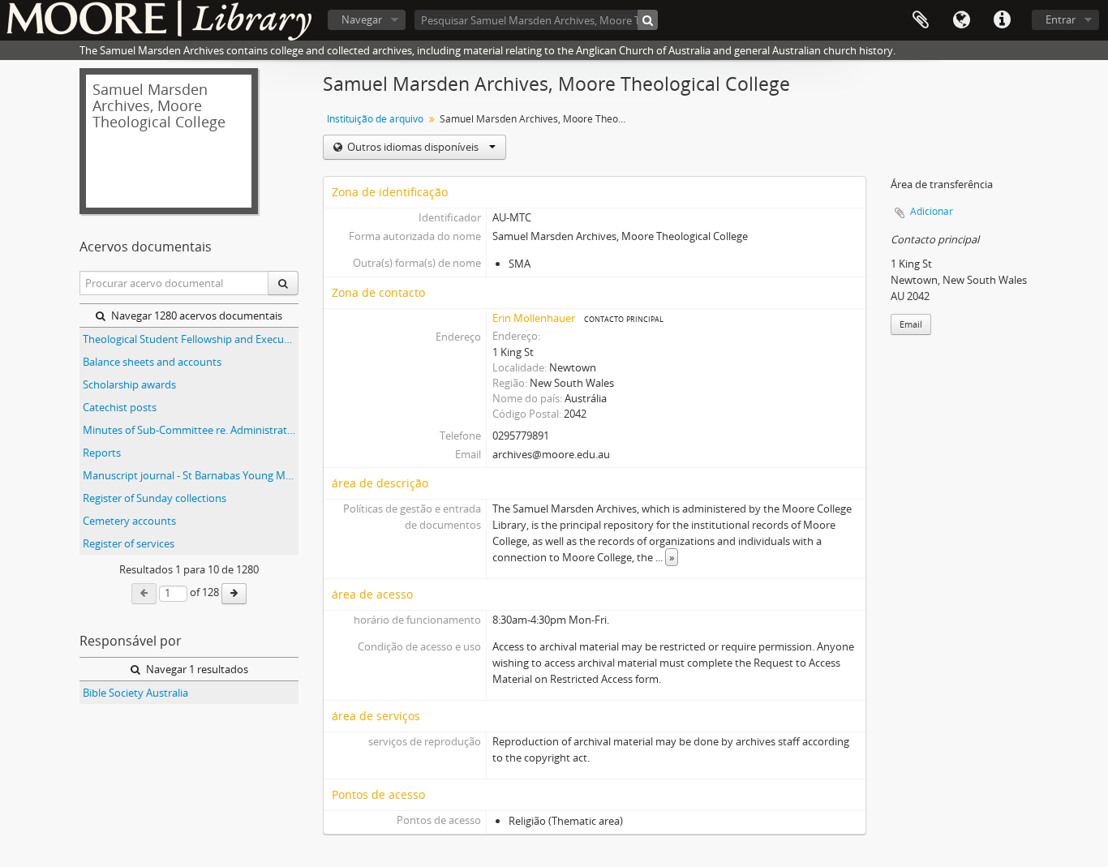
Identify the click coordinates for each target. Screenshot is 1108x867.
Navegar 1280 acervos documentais (195, 315)
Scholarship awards (129, 384)
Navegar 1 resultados (196, 669)
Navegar (361, 19)
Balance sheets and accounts (152, 361)
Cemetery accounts (129, 520)
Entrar (1061, 19)
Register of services (128, 543)
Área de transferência (920, 20)
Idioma (961, 20)
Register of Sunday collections (154, 498)
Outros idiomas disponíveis (413, 146)
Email (911, 324)
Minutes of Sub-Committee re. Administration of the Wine (190, 430)
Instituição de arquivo (375, 119)
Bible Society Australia (135, 692)
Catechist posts (120, 407)
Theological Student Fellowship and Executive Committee (190, 339)
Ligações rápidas (1001, 20)
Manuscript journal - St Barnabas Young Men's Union (190, 475)
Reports (102, 452)
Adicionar (931, 211)
